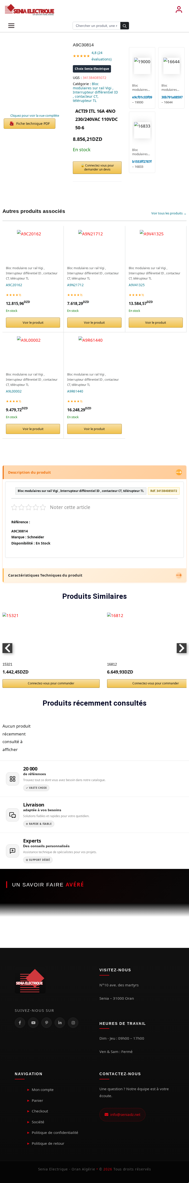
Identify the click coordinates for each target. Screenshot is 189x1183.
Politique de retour (48, 1143)
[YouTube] (33, 1022)
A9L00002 (14, 391)
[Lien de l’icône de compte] (179, 9)
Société (38, 1121)
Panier (37, 1100)
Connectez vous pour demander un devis (99, 167)
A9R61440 (75, 391)
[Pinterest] (46, 1022)
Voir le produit (33, 322)
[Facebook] (20, 1022)
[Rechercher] (124, 26)
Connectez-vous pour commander (51, 683)
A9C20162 (14, 285)
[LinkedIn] (60, 1022)
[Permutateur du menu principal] (11, 25)
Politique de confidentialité (55, 1132)
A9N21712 (75, 285)
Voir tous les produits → (169, 213)
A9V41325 (137, 285)
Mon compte (43, 1089)
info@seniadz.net (124, 1114)
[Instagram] (73, 1022)
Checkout (40, 1110)
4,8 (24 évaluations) (101, 55)
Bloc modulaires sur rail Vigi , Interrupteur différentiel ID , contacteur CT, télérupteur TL (95, 92)
